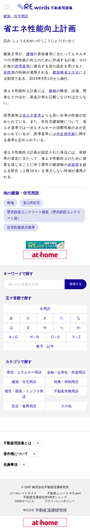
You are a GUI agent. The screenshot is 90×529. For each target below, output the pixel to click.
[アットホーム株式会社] (45, 257)
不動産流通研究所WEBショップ (45, 497)
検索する (75, 284)
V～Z (77, 337)
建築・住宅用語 (24, 382)
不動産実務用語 (66, 391)
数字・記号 (45, 346)
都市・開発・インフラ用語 (24, 394)
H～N (34, 337)
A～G (13, 337)
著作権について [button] (19, 454)
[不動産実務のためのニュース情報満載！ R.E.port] (45, 247)
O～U (55, 337)
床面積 (73, 164)
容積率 (9, 72)
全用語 (45, 309)
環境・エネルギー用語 (24, 372)
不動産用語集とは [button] (21, 443)
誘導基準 (22, 66)
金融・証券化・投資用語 (66, 372)
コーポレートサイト (23, 493)
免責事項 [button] (14, 464)
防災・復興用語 (24, 406)
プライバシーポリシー (60, 501)
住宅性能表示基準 (21, 227)
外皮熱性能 (65, 134)
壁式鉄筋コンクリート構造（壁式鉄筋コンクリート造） (43, 215)
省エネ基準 (31, 115)
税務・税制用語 (66, 382)
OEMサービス (24, 501)
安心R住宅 (31, 203)
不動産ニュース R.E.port (64, 493)
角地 (10, 203)
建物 (30, 54)
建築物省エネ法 (66, 72)
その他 (66, 406)
